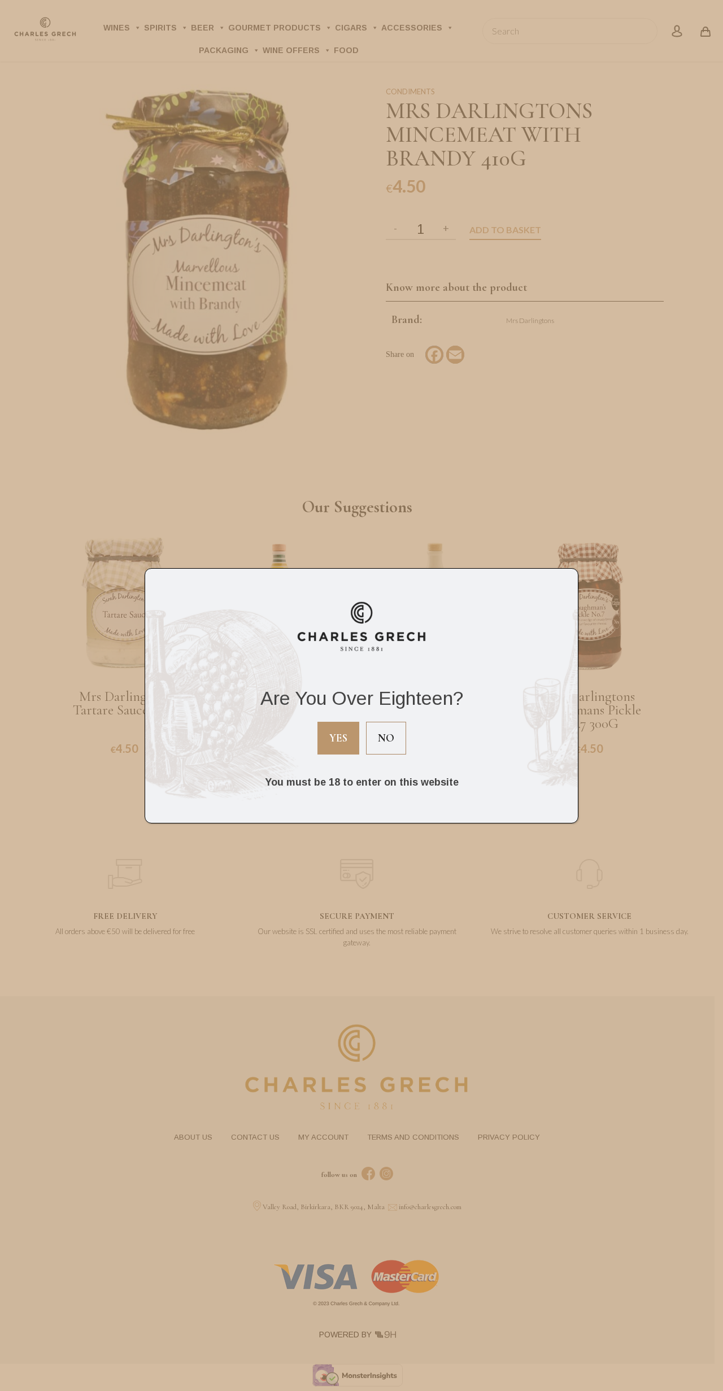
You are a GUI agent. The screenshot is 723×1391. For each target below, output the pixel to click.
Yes (338, 737)
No (386, 737)
